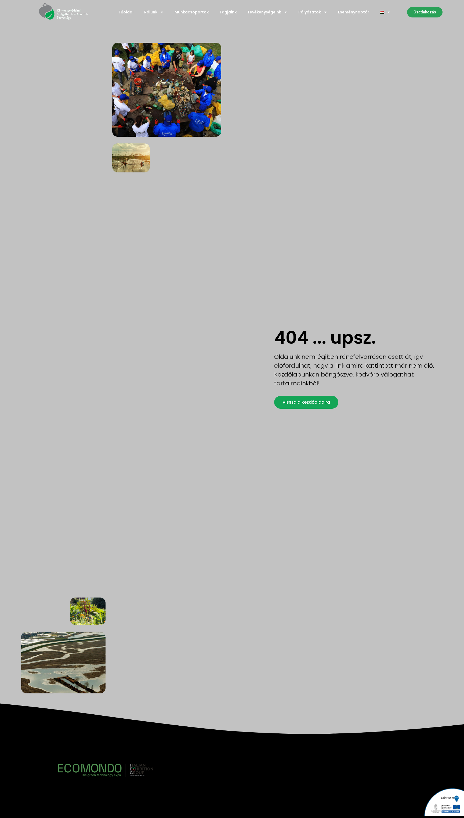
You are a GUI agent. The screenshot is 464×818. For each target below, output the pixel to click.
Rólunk (150, 12)
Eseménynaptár (353, 12)
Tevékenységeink (264, 12)
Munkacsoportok (192, 12)
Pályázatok (309, 12)
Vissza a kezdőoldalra (306, 402)
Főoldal (126, 12)
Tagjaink (228, 12)
